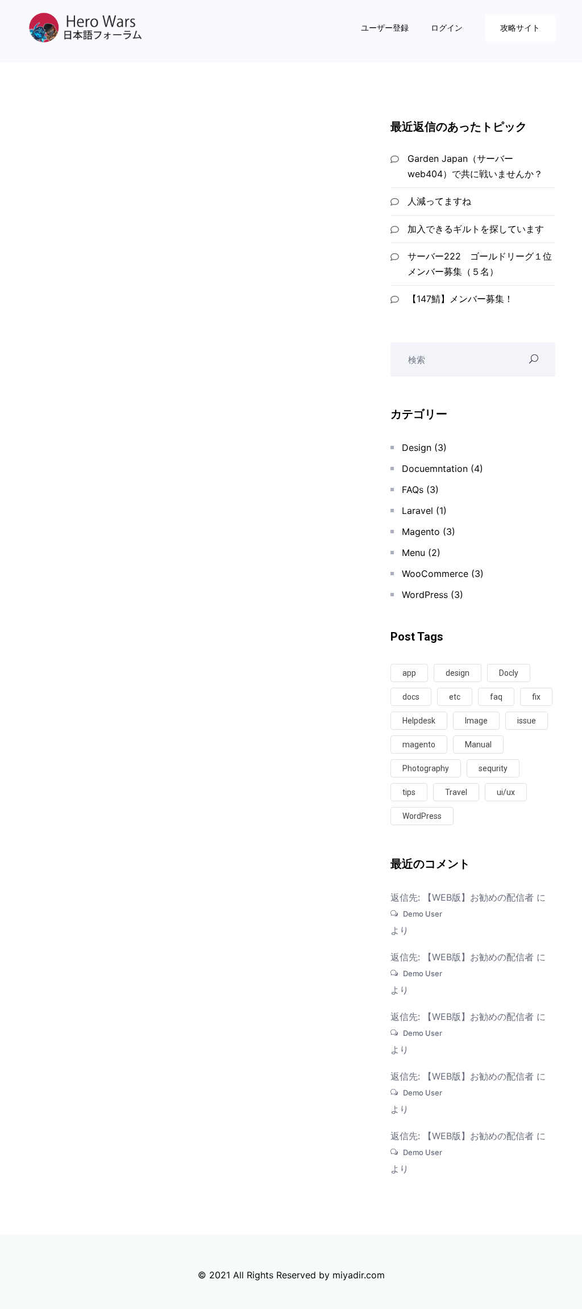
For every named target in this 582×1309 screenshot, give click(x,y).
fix (536, 696)
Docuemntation (435, 468)
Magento (421, 531)
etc (454, 696)
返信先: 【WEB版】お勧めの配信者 (462, 897)
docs (410, 696)
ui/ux (506, 792)
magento (418, 744)
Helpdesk (418, 720)
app (409, 672)
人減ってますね (439, 201)
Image (476, 720)
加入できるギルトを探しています (476, 229)
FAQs (412, 489)
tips (408, 792)
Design (416, 447)
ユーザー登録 (386, 27)
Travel (456, 792)
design (457, 672)
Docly (508, 672)
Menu (413, 552)
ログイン (448, 27)
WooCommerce (435, 573)
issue (526, 720)
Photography (425, 768)
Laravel (417, 510)
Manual (478, 744)
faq (496, 696)
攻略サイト (520, 27)
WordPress (425, 594)
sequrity (493, 768)
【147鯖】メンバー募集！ (460, 298)
